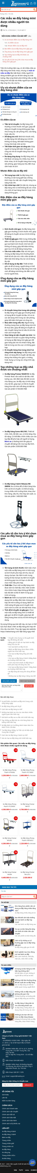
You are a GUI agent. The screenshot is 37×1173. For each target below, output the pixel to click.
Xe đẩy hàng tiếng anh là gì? (11, 706)
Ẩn (30, 36)
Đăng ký (28, 1085)
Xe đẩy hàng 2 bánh (9, 1134)
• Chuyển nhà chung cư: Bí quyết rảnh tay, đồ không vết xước (21, 639)
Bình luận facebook (27, 681)
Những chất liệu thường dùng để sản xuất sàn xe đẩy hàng (25, 981)
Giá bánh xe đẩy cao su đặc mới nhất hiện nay (18, 717)
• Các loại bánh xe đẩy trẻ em (18, 647)
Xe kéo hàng (6, 1158)
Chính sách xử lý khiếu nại (11, 1123)
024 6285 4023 (18, 1060)
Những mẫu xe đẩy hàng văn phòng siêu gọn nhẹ (25, 993)
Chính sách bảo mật (9, 1117)
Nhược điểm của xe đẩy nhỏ (17, 46)
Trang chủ (3, 14)
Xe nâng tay (6, 1152)
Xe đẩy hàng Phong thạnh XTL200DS (9, 805)
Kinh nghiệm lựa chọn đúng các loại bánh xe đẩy (25, 953)
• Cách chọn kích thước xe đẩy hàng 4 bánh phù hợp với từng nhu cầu (21, 664)
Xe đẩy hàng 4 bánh (9, 1131)
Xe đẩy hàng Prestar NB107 (27, 805)
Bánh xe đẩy (6, 1137)
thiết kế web (22, 1164)
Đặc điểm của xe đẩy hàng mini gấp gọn (18, 49)
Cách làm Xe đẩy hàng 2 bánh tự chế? (15, 735)
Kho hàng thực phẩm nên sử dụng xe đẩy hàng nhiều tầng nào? (25, 908)
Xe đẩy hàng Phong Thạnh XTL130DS (27, 771)
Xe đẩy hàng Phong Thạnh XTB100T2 (27, 839)
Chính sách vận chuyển (10, 1111)
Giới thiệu (5, 1095)
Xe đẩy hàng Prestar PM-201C (27, 873)
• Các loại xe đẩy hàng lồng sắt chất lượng (20, 655)
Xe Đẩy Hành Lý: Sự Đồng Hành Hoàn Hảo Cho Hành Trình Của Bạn (17, 726)
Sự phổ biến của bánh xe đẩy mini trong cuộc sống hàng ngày (17, 702)
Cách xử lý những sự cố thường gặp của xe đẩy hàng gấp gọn (25, 942)
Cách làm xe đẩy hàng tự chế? (12, 709)
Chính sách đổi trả (8, 1114)
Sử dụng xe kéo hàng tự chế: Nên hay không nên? (25, 970)
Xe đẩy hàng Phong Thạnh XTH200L (9, 771)
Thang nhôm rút (7, 1146)
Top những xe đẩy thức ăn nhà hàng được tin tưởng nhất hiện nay (17, 721)
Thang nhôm (6, 1140)
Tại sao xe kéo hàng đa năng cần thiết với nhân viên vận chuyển (25, 931)
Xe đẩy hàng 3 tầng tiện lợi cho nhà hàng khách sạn (24, 1004)
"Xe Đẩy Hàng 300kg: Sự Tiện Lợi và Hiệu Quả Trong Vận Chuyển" (17, 731)
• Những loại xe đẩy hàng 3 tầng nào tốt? (22, 676)
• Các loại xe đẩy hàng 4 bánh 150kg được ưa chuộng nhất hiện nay (22, 668)
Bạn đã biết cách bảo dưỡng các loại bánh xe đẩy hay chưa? (25, 919)
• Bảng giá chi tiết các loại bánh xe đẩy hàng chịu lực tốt (21, 643)
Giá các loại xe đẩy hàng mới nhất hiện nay (16, 738)
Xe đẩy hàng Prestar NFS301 (9, 839)
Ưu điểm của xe (13, 43)
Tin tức (11, 14)
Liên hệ (4, 1098)
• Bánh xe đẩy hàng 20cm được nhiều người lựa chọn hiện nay (21, 650)
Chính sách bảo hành (9, 1120)
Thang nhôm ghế (8, 1143)
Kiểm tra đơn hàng (8, 1101)
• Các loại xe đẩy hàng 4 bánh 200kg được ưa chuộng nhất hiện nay (22, 659)
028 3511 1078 (18, 1072)
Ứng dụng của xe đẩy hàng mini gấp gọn (18, 52)
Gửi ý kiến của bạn (9, 681)
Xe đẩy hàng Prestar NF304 (9, 873)
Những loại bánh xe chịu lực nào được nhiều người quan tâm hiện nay (17, 713)
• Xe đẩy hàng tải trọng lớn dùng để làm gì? (21, 672)
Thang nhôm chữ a (8, 1155)
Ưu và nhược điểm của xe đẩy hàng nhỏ (18, 40)
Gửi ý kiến (29, 686)
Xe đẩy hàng (6, 1149)
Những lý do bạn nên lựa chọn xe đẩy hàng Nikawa (24, 1016)
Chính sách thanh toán (10, 1108)
